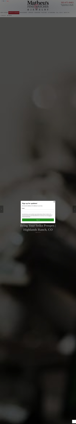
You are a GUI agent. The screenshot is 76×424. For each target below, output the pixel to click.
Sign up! (38, 219)
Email (23, 208)
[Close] (54, 201)
